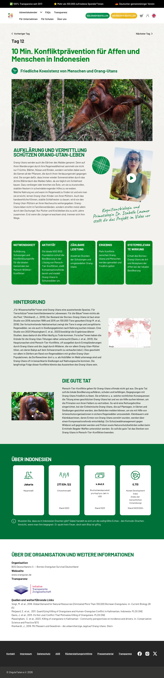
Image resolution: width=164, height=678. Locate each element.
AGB (57, 653)
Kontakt (10, 653)
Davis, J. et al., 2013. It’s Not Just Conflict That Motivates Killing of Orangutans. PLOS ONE (58, 615)
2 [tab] (25, 416)
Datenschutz (43, 653)
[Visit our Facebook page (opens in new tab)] (139, 653)
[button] (30, 12)
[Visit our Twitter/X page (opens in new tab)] (155, 653)
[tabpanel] (33, 406)
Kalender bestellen (97, 15)
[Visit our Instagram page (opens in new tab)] (147, 653)
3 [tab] (32, 416)
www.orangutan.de (21, 574)
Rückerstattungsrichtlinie (78, 653)
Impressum (26, 653)
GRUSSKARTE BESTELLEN (124, 15)
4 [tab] (39, 416)
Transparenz (125, 653)
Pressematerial (105, 653)
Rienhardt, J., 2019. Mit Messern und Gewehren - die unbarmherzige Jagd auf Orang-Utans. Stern (62, 626)
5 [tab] (46, 416)
